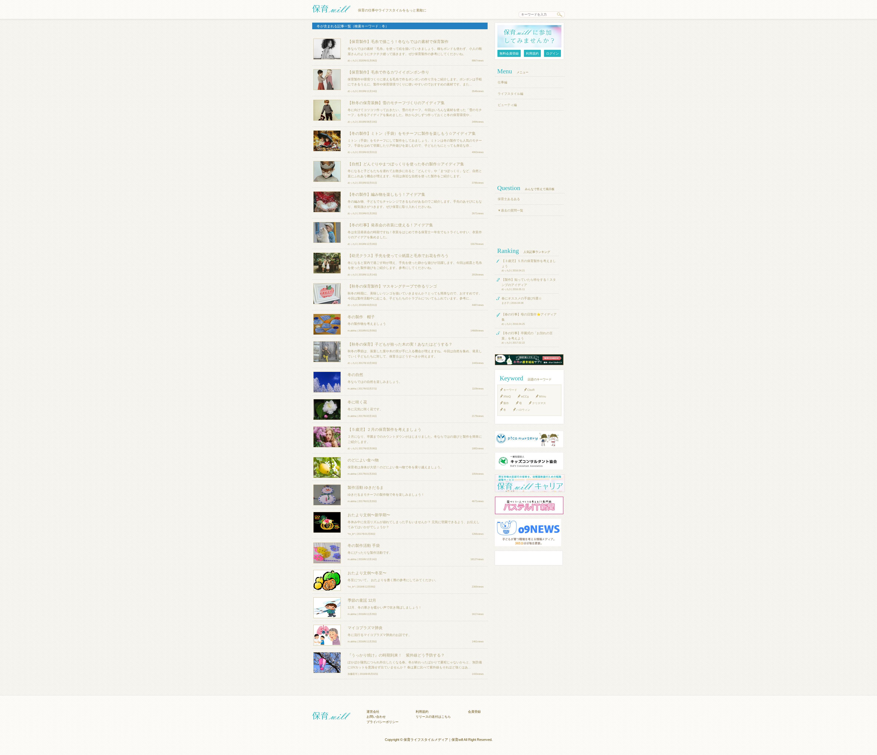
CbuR (531, 390)
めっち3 (352, 60)
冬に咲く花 (357, 402)
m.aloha (352, 330)
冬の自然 (355, 374)
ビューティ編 (507, 105)
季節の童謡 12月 (362, 600)
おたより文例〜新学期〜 (369, 515)
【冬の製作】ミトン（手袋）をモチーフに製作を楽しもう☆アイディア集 (412, 133)
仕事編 (502, 82)
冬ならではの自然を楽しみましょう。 (375, 382)
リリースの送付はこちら (433, 716)
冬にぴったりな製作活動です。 (370, 552)
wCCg (525, 396)
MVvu (542, 396)
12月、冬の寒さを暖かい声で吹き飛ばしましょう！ (385, 607)
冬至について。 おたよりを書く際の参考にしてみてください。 (393, 580)
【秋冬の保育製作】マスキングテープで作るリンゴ (392, 286)
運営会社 (373, 711)
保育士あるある (509, 199)
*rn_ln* (351, 533)
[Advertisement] (530, 147)
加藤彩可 (353, 674)
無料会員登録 (509, 53)
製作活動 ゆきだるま (366, 487)
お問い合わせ (376, 716)
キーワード (510, 390)
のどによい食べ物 (363, 460)
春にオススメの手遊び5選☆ (522, 298)
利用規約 (532, 53)
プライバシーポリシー (383, 722)
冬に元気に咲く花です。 (365, 409)
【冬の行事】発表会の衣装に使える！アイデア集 (390, 225)
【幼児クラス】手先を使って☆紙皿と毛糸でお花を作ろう (398, 255)
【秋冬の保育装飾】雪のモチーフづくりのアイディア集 (396, 103)
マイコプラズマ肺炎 (365, 627)
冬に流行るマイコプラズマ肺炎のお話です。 (380, 635)
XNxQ (507, 396)
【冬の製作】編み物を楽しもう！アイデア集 (386, 194)
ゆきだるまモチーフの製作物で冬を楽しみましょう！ (386, 494)
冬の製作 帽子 (361, 317)
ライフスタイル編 (510, 93)
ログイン (552, 53)
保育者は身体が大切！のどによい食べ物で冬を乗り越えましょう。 (396, 467)
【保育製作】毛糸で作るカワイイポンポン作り (388, 72)
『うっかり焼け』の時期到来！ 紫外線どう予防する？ (396, 655)
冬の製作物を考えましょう (367, 324)
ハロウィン (523, 409)
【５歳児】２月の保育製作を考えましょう (384, 429)
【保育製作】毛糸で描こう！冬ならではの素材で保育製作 (398, 41)
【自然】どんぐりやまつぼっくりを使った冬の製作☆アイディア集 (406, 164)
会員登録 (474, 711)
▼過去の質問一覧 (510, 210)
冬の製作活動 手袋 (364, 545)
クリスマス (539, 403)
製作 (506, 403)
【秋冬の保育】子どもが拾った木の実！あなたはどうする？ (400, 344)
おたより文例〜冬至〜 (367, 573)
